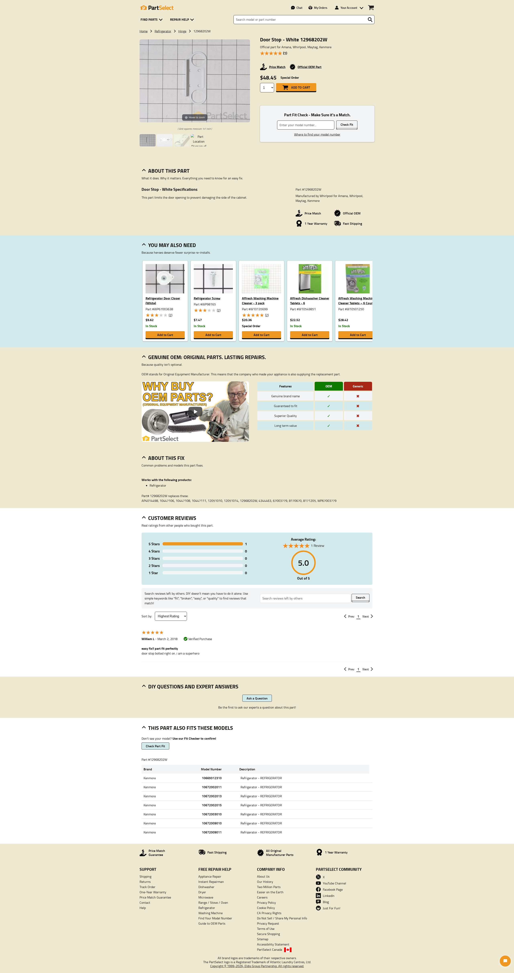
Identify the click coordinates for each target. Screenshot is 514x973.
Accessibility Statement (273, 944)
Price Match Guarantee (155, 897)
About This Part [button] (169, 171)
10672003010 (212, 814)
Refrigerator (163, 31)
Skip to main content (257, 34)
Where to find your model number (317, 134)
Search (360, 597)
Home (144, 31)
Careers (262, 897)
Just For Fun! (331, 908)
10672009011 (212, 832)
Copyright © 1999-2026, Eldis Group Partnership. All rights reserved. (257, 966)
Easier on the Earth (270, 892)
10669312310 (212, 778)
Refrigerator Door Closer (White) (163, 300)
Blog (326, 902)
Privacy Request (268, 923)
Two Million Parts (268, 887)
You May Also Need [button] (172, 245)
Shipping (145, 876)
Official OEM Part (309, 66)
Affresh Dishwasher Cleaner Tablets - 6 (309, 300)
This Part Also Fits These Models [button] (190, 728)
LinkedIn (329, 895)
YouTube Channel (334, 883)
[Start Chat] (505, 961)
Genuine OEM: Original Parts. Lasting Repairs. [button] (207, 357)
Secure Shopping (268, 934)
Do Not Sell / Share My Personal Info (282, 918)
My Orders (320, 7)
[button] (152, 19)
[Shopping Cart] (370, 8)
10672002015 (212, 805)
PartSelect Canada (269, 949)
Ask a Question (257, 698)
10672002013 (212, 796)
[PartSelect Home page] (157, 7)
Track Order (147, 887)
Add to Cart (300, 87)
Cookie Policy (266, 908)
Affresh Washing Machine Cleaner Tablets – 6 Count (356, 300)
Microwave (205, 897)
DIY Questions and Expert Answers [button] (193, 686)
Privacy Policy (266, 902)
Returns (145, 881)
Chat (299, 7)
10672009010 (212, 823)
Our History (265, 881)
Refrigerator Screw (207, 298)
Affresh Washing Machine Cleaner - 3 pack (260, 300)
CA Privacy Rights (269, 913)
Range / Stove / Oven (213, 902)
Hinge (182, 31)
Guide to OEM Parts (211, 923)
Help (143, 908)
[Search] (370, 20)
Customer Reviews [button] (172, 518)
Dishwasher (206, 887)
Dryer (202, 892)
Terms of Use (265, 928)
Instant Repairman (211, 881)
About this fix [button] (166, 458)
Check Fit (347, 124)
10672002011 (212, 787)
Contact (145, 902)
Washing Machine (210, 913)
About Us (263, 876)
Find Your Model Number (215, 918)
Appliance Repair (209, 876)
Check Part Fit (155, 746)
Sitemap (262, 939)
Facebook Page (333, 889)
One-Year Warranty (153, 892)
